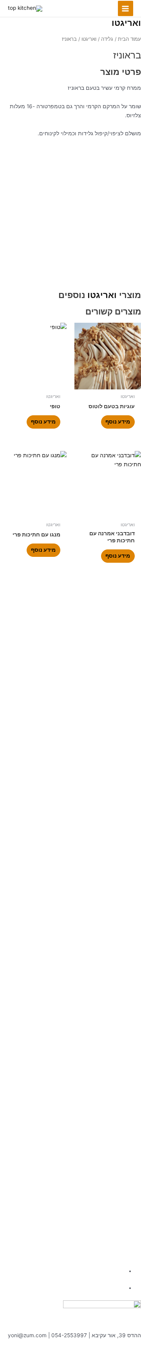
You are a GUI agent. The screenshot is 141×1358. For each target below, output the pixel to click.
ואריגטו (126, 22)
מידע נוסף (117, 421)
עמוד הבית (129, 39)
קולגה (87, 1353)
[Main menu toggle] (125, 8)
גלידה (107, 39)
